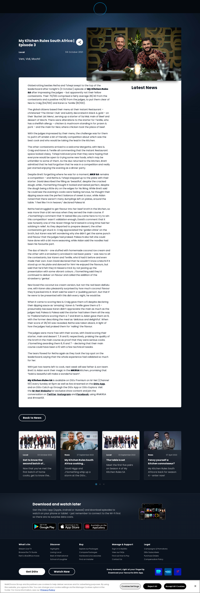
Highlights (54, 549)
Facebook (82, 394)
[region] (100, 586)
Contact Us (117, 559)
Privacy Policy (47, 590)
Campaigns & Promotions (155, 549)
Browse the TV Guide (28, 552)
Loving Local (55, 552)
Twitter (51, 394)
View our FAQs (118, 552)
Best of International (59, 556)
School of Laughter (58, 559)
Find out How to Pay (120, 556)
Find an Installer (86, 559)
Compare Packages (88, 552)
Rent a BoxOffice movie (29, 556)
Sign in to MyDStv (119, 549)
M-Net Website (41, 391)
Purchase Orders (151, 556)
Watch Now (62, 571)
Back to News (32, 418)
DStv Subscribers (151, 552)
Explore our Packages (88, 549)
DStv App (99, 383)
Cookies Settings (130, 586)
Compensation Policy (153, 559)
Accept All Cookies (175, 586)
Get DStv (32, 571)
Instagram (64, 394)
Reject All (152, 586)
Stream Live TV (25, 549)
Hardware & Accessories (90, 556)
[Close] (195, 586)
